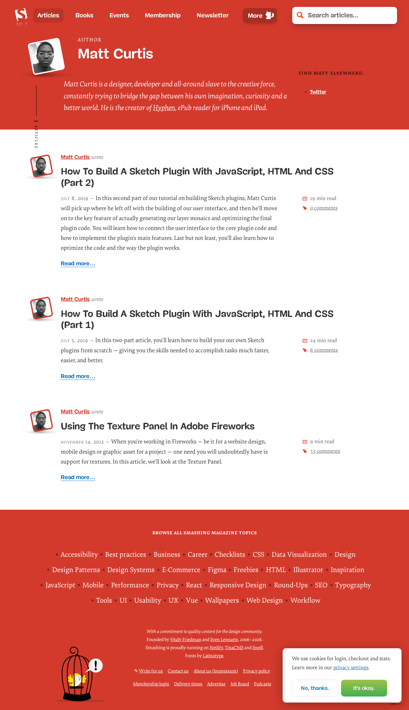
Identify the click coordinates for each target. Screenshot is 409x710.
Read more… (78, 263)
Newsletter (213, 15)
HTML (276, 570)
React (194, 585)
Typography (353, 585)
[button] (389, 15)
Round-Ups (291, 585)
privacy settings (350, 667)
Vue (192, 600)
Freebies (246, 570)
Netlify (216, 648)
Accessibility (79, 554)
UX (173, 600)
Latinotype (213, 656)
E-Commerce (181, 570)
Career (197, 554)
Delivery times (188, 684)
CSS (258, 554)
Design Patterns (76, 570)
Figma (217, 570)
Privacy (168, 585)
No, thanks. (315, 688)
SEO (321, 585)
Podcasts (262, 684)
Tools (104, 600)
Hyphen (164, 107)
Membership (163, 15)
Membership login (151, 684)
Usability (147, 600)
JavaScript (60, 585)
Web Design (264, 600)
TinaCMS (234, 648)
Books (84, 15)
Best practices (125, 554)
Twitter (318, 92)
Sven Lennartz (224, 640)
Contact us (178, 671)
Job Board (240, 684)
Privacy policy (256, 671)
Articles (48, 15)
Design (345, 554)
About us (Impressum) (216, 671)
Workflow (305, 600)
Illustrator (308, 570)
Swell (257, 648)
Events (119, 15)
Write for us (151, 671)
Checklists (230, 554)
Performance (130, 585)
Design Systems (130, 570)
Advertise (216, 684)
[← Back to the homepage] (21, 15)
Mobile (93, 585)
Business (167, 554)
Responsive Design (238, 585)
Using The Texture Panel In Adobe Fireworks (158, 426)
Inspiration (347, 570)
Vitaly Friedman (185, 640)
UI (123, 600)
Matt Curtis (75, 157)
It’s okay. (364, 688)
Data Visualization (299, 554)
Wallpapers (222, 600)
